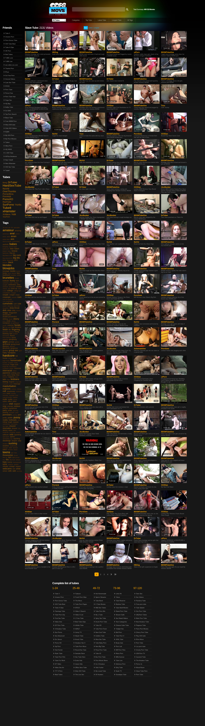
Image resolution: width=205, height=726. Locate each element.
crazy (17, 295)
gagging (5, 339)
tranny (9, 462)
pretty (5, 418)
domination (7, 315)
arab (8, 236)
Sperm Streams (100, 597)
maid (11, 384)
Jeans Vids (79, 664)
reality (5, 420)
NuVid (6, 188)
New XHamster (10, 163)
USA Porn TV (140, 653)
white (18, 469)
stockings (7, 441)
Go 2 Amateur (100, 664)
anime (17, 234)
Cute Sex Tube (10, 82)
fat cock (8, 327)
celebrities (12, 285)
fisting (17, 332)
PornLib (55, 322)
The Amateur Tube (142, 660)
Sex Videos (140, 597)
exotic (5, 325)
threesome (8, 455)
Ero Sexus (58, 639)
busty (12, 280)
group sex (13, 350)
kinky (13, 375)
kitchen (5, 377)
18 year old (6, 227)
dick (4, 310)
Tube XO (98, 625)
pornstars (7, 414)
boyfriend (6, 275)
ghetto (17, 342)
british (19, 275)
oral (11, 403)
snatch (18, 432)
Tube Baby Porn (100, 643)
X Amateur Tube (60, 629)
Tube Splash (140, 608)
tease (15, 449)
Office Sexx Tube (81, 667)
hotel (16, 362)
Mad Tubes (58, 674)
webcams (7, 468)
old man (5, 404)
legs (8, 379)
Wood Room (140, 667)
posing (14, 415)
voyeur (18, 466)
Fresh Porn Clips (80, 597)
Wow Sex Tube (100, 639)
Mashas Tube (120, 604)
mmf (4, 393)
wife (10, 471)
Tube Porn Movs (80, 646)
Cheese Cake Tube (122, 625)
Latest (90, 28)
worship (19, 471)
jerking (13, 373)
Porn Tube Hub (10, 96)
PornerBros (8, 194)
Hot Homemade (100, 593)
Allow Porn (8, 146)
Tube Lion (119, 660)
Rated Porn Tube (121, 611)
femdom (18, 327)
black (10, 262)
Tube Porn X (120, 636)
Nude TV (119, 671)
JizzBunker (29, 187)
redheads (13, 420)
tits (7, 459)
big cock (17, 255)
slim (14, 430)
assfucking (15, 241)
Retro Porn (119, 653)
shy (19, 428)
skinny (5, 430)
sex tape (5, 426)
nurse (15, 399)
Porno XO (58, 643)
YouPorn (6, 217)
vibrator (5, 466)
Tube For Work (60, 660)
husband (6, 368)
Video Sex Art (59, 667)
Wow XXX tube (10, 125)
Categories (76, 20)
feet (12, 327)
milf (4, 391)
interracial (7, 370)
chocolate (12, 286)
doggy (5, 313)
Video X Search (80, 611)
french (12, 335)
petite (10, 410)
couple (5, 295)
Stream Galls (120, 615)
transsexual (17, 462)
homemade (15, 360)
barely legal (13, 247)
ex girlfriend (15, 323)
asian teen (6, 239)
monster (5, 395)
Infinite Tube (79, 625)
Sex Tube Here (80, 657)
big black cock (7, 255)
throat (16, 455)
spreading (6, 438)
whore (5, 471)
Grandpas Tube (121, 674)
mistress (19, 391)
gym (20, 350)
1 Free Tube (79, 618)
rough (10, 422)
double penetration (10, 317)
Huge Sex (8, 100)
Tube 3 (7, 33)
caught (5, 285)
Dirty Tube (119, 667)
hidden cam (12, 358)
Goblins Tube (99, 636)
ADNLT (77, 629)
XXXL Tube (119, 639)
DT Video (58, 664)
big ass (12, 253)
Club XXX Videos (11, 128)
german (11, 342)
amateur (8, 230)
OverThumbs (9, 191)
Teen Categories (121, 622)
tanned (15, 448)
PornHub (7, 196)
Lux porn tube (140, 646)
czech (5, 306)
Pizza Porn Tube (101, 650)
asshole (6, 244)
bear (9, 251)
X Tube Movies (100, 604)
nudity (10, 399)
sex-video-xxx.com (11, 65)
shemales (7, 428)
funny (14, 337)
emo (4, 321)
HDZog (55, 52)
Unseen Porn (9, 37)
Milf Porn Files (120, 650)
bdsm (16, 249)
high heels (6, 360)
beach (5, 251)
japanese (6, 373)
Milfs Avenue (120, 657)
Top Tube (89, 20)
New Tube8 (9, 160)
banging (5, 247)
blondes (7, 265)
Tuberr (7, 142)
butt (17, 281)
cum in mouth (7, 299)
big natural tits (7, 258)
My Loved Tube (100, 671)
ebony (16, 319)
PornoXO (8, 199)
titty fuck (12, 460)
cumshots (8, 303)
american (6, 234)
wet (13, 469)
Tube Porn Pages (81, 604)
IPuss (7, 72)
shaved (12, 426)
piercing (15, 410)
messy (19, 389)
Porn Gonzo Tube (11, 40)
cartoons (6, 283)
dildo (9, 310)
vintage (12, 466)
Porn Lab (119, 646)
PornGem (138, 134)
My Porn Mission (10, 139)
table (10, 448)
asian (13, 236)
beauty (14, 251)
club (19, 288)
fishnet (11, 332)
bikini (4, 260)
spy (11, 438)
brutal (17, 278)
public (10, 418)
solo (11, 434)
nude (5, 399)
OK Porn (8, 51)
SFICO (77, 608)
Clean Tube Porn (141, 671)
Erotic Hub (78, 660)
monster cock (13, 395)
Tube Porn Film (60, 657)
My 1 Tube (99, 615)
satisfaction (6, 424)
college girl (17, 291)
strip (19, 441)
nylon (5, 401)
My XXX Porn (9, 135)
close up (14, 288)
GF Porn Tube (59, 625)
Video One (58, 622)
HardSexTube (12, 185)
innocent (17, 368)
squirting (16, 438)
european (6, 323)
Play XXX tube (141, 636)
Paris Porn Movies (142, 629)
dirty (13, 310)
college (10, 291)
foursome (6, 335)
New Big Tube (100, 646)
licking (5, 382)
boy (18, 273)
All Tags (130, 20)
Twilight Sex (120, 629)
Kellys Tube (9, 107)
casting (15, 283)
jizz (18, 373)
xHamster (9, 211)
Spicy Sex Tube (100, 618)
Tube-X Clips (9, 47)
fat (3, 327)
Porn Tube (8, 89)
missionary (11, 391)
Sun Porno (58, 632)
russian (16, 422)
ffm (10, 330)
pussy (17, 417)
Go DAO (8, 110)
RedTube (7, 202)
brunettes (8, 277)
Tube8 (7, 170)
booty (5, 273)
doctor (18, 310)
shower (14, 428)
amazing (18, 231)
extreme (10, 325)
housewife (6, 364)
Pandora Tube (141, 601)
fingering (16, 329)
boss (9, 273)
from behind (7, 337)
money (13, 393)
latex (16, 377)
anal (12, 233)
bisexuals (10, 260)
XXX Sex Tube (10, 167)
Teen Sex (139, 593)
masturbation (9, 386)
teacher (10, 449)
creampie (7, 297)
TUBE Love (9, 58)
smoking (12, 432)
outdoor (17, 406)
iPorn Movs (140, 639)
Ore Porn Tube (141, 611)
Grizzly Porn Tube (142, 650)
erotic (9, 321)
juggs (4, 375)
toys (5, 462)
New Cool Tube (100, 632)
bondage (6, 271)
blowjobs (8, 268)
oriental (10, 406)
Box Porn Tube (100, 657)
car (21, 281)
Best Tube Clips (80, 622)
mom (8, 393)
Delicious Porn (120, 664)
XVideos (6, 214)
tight (9, 457)
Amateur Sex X (80, 643)
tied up (5, 457)
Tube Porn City (60, 615)
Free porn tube (141, 604)
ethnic (14, 321)
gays (5, 341)
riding (5, 422)
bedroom (6, 253)
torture (18, 460)
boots (18, 271)
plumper (12, 412)
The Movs (78, 601)
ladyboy (11, 377)
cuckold (14, 297)
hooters (10, 362)
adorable (17, 227)
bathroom (6, 249)
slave (10, 430)
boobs (12, 271)
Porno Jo (139, 664)
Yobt (13, 214)
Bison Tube (9, 118)
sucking (13, 443)
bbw (12, 249)
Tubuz (118, 597)
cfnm (18, 285)
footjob (15, 333)
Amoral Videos (10, 79)
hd (16, 356)
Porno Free (9, 93)
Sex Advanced (59, 636)
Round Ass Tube (80, 650)
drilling (5, 319)
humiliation (13, 366)
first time (5, 332)
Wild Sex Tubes (100, 608)
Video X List (79, 615)
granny (5, 350)
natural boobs (7, 397)
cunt (15, 304)
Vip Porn (58, 646)
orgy (4, 406)
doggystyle (13, 313)
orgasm (17, 404)
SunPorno (8, 204)
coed (4, 291)
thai (15, 453)
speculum (6, 437)
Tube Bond (99, 601)
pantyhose (13, 408)
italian (15, 371)
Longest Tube (116, 20)
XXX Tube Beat (10, 44)
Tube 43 (98, 653)
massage (16, 384)
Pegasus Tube (141, 625)
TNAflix (18, 205)
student (5, 443)
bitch (16, 260)
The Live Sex (79, 674)
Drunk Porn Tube (101, 622)
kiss (17, 375)
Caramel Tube (141, 657)
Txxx (163, 106)
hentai (5, 358)
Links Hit (119, 593)
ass (12, 239)
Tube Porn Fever (101, 629)
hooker (5, 362)
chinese (5, 286)
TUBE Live (8, 61)
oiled (14, 401)
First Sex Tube (60, 618)
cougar (13, 293)
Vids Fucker (99, 667)
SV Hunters (99, 674)
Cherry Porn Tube (142, 632)
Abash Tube (79, 636)
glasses (12, 346)
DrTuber (12, 182)
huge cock (14, 364)
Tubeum (78, 593)
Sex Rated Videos (122, 618)
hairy (5, 353)
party (5, 410)
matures (6, 389)
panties (5, 408)
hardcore (9, 355)
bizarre (5, 262)
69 (12, 227)
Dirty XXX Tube (80, 671)
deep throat (14, 308)
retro (19, 420)
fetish (5, 329)
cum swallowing (8, 301)
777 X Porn (58, 671)
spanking (17, 435)
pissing (5, 412)
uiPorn (137, 52)
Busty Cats (119, 643)
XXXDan (110, 106)
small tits (6, 432)
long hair (18, 382)
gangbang (13, 339)
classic (5, 288)
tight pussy (15, 457)
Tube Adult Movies (122, 608)
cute (19, 304)
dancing (10, 306)
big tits (16, 257)
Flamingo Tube (60, 611)
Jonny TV (78, 632)
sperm (12, 437)
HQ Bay (7, 103)
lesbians (15, 379)
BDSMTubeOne (31, 52)
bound (14, 273)
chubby (19, 286)
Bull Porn (119, 632)
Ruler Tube (58, 653)
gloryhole (6, 348)
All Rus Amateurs (11, 156)
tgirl (12, 453)
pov (19, 415)
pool (16, 412)
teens (6, 452)
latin (4, 379)
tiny (4, 460)
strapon (14, 441)
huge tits (5, 366)
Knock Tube (79, 639)
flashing (6, 333)
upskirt (16, 464)
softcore (6, 435)
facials (17, 325)
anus (4, 236)
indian (11, 368)
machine (5, 384)
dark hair (17, 306)
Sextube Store (80, 653)
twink (5, 464)
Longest (96, 28)
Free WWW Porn (11, 121)
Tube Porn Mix (100, 611)
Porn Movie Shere (101, 660)
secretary (14, 424)
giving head (15, 344)
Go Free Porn (10, 75)
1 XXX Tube (9, 153)
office (10, 401)
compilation (6, 293)
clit (9, 288)
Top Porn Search (11, 114)
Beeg (5, 183)
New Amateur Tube (142, 622)
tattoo (5, 449)
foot (11, 333)
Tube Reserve (120, 601)
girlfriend (6, 344)
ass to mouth (7, 241)
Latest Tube (102, 20)
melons (13, 389)
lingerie (12, 382)
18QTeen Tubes (141, 615)
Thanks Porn (9, 68)
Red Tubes (9, 54)
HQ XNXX (8, 149)
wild (14, 471)
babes (13, 244)
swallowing (13, 446)
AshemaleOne (140, 349)
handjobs (11, 353)
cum (19, 297)
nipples (15, 397)
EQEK (7, 132)
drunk (10, 319)
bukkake (6, 281)
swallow (6, 446)
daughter (6, 308)
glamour (6, 346)
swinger (5, 448)
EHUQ (7, 86)
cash (11, 283)
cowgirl (12, 295)
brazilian (13, 275)
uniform (10, 464)
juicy (9, 375)
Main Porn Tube (141, 618)
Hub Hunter (59, 650)
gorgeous (14, 348)
